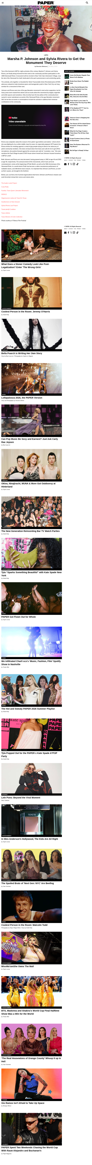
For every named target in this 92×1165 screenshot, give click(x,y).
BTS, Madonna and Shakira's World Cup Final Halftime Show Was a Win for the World (30, 1012)
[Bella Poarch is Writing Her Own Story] (31, 334)
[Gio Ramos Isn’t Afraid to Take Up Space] (31, 1084)
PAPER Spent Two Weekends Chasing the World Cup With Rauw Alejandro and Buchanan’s (29, 1149)
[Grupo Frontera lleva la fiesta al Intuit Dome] (67, 140)
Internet (5, 794)
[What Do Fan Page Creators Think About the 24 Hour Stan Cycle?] (67, 132)
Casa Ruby (5, 187)
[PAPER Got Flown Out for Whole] (31, 597)
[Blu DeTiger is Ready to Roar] (67, 151)
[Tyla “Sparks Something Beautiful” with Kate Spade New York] (31, 553)
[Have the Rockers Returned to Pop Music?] (67, 146)
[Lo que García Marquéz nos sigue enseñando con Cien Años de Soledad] (67, 88)
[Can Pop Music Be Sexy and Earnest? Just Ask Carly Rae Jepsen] (31, 419)
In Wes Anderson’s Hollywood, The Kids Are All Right (29, 839)
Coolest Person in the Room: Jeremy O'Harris (25, 311)
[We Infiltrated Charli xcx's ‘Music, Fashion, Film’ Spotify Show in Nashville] (31, 642)
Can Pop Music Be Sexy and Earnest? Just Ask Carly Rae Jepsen (29, 440)
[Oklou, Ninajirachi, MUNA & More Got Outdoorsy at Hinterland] (31, 464)
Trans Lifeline (5, 213)
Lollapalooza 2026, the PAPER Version (21, 397)
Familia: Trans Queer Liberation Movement (14, 190)
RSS (75, 160)
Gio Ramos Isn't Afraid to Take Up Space (22, 1103)
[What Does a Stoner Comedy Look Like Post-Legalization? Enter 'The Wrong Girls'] (31, 244)
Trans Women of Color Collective (11, 217)
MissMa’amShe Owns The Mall (17, 966)
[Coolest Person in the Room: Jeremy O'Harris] (31, 292)
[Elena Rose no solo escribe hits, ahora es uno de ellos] (67, 96)
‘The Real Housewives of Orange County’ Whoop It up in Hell (31, 1060)
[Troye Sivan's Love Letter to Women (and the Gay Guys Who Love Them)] (67, 102)
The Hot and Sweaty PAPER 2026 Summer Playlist (28, 708)
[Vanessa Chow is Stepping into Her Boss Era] (67, 119)
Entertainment (6, 261)
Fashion (4, 750)
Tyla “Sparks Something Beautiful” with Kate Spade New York (31, 574)
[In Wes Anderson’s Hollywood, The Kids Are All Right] (31, 819)
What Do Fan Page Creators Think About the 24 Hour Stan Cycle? (79, 133)
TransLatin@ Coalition (8, 209)
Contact (70, 160)
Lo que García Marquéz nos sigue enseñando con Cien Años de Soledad (79, 89)
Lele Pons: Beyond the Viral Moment (20, 797)
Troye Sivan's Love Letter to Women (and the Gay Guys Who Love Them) (80, 102)
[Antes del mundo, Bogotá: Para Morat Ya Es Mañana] (67, 76)
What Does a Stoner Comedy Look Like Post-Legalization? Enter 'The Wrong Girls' (25, 265)
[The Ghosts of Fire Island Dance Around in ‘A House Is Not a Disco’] (67, 125)
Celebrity (5, 1144)
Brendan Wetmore (41, 66)
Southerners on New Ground (10, 202)
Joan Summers (7, 886)
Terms (83, 160)
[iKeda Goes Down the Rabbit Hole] (67, 82)
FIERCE (4, 194)
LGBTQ (46, 55)
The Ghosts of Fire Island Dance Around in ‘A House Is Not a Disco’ (80, 125)
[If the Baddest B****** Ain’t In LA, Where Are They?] (67, 109)
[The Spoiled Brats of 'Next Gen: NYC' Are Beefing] (31, 864)
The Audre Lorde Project (9, 183)
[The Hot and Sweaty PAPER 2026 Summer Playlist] (31, 689)
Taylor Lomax (6, 270)
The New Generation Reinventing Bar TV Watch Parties (30, 531)
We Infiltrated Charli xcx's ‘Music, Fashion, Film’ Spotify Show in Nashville (31, 663)
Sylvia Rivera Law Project (9, 205)
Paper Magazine (7, 1153)
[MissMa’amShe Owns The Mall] (31, 947)
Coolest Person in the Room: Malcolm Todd (24, 925)
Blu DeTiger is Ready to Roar (79, 150)
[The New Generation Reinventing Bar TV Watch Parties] (31, 511)
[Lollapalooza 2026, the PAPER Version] (31, 378)
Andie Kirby (6, 314)
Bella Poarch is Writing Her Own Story (21, 353)
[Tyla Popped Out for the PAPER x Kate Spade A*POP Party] (31, 734)
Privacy (79, 160)
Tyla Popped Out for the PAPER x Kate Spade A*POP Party (29, 754)
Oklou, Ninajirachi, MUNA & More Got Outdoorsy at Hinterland (28, 485)
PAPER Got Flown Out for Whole (18, 617)
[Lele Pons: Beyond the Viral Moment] (31, 778)
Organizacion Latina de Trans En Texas (13, 198)
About (66, 160)
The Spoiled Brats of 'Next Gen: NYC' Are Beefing (27, 883)
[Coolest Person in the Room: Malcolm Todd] (31, 905)
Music (4, 394)
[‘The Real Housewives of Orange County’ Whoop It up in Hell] (31, 1039)
